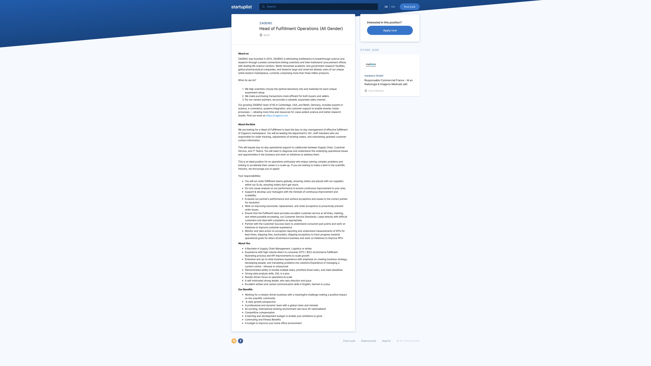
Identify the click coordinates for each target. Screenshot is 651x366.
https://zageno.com (277, 115)
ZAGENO (265, 23)
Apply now (390, 30)
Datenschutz (368, 340)
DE (386, 6)
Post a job (409, 6)
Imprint (386, 340)
